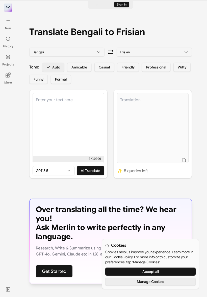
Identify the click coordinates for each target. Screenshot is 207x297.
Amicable (79, 67)
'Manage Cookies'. (146, 262)
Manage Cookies (150, 281)
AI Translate (90, 170)
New (8, 28)
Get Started (54, 271)
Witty (182, 67)
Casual (104, 67)
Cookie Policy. (122, 257)
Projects (8, 64)
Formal (61, 79)
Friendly (128, 67)
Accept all (150, 271)
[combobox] (67, 52)
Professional (156, 67)
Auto (56, 67)
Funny (38, 79)
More (8, 82)
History (8, 46)
